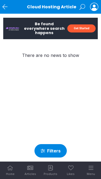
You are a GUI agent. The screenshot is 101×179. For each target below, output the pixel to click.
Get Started (81, 28)
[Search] (82, 7)
